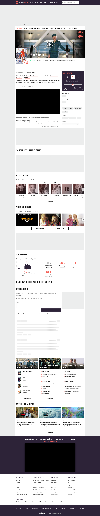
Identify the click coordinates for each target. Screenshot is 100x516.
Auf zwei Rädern (37, 482)
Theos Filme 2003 (26, 390)
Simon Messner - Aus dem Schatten (41, 480)
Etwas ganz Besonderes (38, 487)
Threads (47, 501)
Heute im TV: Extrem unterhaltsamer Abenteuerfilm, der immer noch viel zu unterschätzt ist (72, 424)
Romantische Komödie (67, 108)
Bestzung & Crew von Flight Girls (26, 180)
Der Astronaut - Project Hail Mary (72, 391)
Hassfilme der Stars (27, 371)
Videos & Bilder (23, 206)
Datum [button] (43, 315)
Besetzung (45, 28)
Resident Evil (71, 487)
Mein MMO (81, 508)
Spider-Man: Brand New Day (70, 374)
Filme (21, 24)
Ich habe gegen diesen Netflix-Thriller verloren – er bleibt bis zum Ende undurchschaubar (25, 424)
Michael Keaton (54, 489)
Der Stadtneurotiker (47, 379)
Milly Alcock (53, 480)
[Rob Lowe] (33, 189)
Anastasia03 (26, 386)
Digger (69, 485)
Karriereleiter (65, 124)
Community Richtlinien (21, 494)
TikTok (40, 501)
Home (17, 24)
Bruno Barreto (54, 76)
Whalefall (70, 494)
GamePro (72, 508)
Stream (26, 28)
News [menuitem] (41, 2)
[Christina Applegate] (78, 189)
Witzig (79, 117)
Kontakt (18, 489)
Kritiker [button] (29, 315)
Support (18, 487)
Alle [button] (19, 315)
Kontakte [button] (24, 315)
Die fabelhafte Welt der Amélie (49, 384)
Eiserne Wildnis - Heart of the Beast (76, 492)
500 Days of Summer (46, 386)
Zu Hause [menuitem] (56, 2)
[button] (65, 88)
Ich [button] (35, 315)
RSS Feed (62, 501)
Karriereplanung (74, 124)
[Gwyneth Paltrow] (56, 189)
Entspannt (65, 117)
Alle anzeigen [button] (50, 201)
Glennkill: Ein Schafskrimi (39, 492)
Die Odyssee (67, 371)
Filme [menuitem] (31, 2)
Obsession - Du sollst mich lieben (72, 388)
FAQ (17, 485)
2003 (24, 378)
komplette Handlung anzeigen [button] (50, 127)
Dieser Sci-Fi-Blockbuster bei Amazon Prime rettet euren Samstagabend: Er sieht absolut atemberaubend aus (50, 424)
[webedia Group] (50, 513)
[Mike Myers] (21, 189)
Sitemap (18, 482)
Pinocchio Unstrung (50, 442)
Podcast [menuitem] (46, 2)
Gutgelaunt (72, 117)
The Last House (68, 379)
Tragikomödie (78, 108)
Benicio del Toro (54, 494)
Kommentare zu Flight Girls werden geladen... (29, 298)
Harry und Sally (45, 393)
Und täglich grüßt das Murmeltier (50, 374)
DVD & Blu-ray (59, 28)
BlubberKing (26, 374)
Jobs (56, 508)
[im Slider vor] (83, 189)
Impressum (18, 508)
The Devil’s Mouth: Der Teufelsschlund (73, 386)
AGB (27, 508)
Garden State (45, 376)
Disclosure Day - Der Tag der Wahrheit (73, 384)
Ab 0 (64, 102)
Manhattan (45, 388)
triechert (25, 392)
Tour (17, 492)
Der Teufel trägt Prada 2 (38, 494)
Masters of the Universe (70, 376)
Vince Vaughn (54, 492)
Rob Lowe (27, 77)
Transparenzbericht (46, 508)
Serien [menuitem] (36, 2)
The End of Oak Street (69, 381)
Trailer (31, 28)
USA (64, 96)
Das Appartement (45, 371)
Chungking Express (46, 381)
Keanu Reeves (54, 482)
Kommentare (37, 28)
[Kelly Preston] (44, 189)
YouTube (26, 501)
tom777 (25, 380)
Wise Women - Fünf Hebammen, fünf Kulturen (41, 485)
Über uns (18, 480)
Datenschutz (35, 508)
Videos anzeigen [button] (40, 228)
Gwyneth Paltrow (24, 122)
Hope (69, 482)
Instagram (33, 501)
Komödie (65, 111)
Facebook (18, 501)
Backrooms (67, 393)
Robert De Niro (54, 485)
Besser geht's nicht (46, 391)
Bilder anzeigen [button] (60, 228)
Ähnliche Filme (73, 28)
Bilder (51, 28)
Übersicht (19, 28)
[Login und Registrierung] (82, 2)
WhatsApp (54, 501)
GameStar (63, 508)
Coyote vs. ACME (71, 489)
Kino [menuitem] (51, 2)
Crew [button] (55, 182)
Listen (65, 28)
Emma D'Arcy (53, 487)
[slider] (73, 85)
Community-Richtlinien (32, 293)
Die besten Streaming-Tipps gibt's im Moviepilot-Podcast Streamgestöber (56, 60)
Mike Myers (19, 77)
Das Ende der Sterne (72, 480)
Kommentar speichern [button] (51, 310)
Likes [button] (50, 315)
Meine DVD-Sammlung (27, 384)
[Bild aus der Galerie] (50, 220)
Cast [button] (45, 182)
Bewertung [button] (57, 315)
